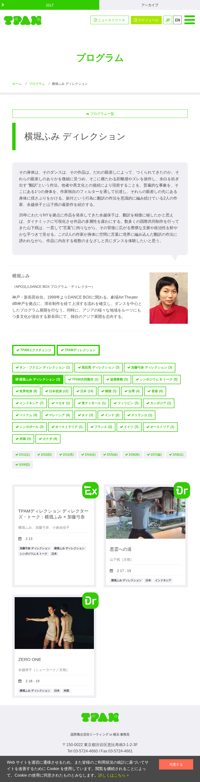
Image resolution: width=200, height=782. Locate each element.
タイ (87, 415)
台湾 (134, 391)
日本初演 (58, 391)
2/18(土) (178, 454)
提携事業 (119, 379)
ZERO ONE (29, 659)
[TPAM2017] (100, 719)
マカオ (62, 403)
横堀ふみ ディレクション (39, 379)
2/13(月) (68, 454)
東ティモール (94, 403)
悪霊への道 (121, 549)
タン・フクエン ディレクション (45, 367)
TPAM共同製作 (85, 379)
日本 (86, 391)
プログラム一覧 (101, 114)
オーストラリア (68, 427)
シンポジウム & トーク (158, 379)
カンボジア (160, 403)
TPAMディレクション (80, 350)
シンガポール (31, 427)
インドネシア (31, 403)
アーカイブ (149, 4)
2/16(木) (134, 454)
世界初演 (28, 391)
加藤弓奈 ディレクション (151, 367)
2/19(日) (24, 464)
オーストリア (162, 427)
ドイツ (131, 427)
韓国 (110, 391)
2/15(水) (112, 454)
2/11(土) (24, 454)
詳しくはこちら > (113, 775)
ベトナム (28, 415)
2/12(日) (46, 454)
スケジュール (148, 20)
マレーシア (59, 415)
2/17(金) (156, 454)
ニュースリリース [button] (111, 20)
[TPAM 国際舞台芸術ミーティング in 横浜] (23, 20)
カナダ (50, 439)
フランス (103, 427)
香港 (157, 391)
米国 (25, 439)
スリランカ (141, 415)
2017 (50, 4)
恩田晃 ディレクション (100, 367)
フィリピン (128, 403)
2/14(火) (90, 454)
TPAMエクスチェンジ (35, 350)
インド (112, 415)
